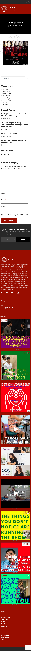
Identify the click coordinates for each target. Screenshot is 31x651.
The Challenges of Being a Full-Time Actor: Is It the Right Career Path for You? (14, 125)
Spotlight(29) (6, 104)
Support (4, 626)
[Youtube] (8, 154)
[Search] (27, 78)
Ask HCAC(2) (6, 91)
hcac (16, 649)
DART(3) (5, 97)
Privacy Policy (22, 649)
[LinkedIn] (12, 154)
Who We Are (5, 615)
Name (3, 193)
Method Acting (6, 617)
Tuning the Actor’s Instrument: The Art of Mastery (13, 115)
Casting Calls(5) (7, 93)
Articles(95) (6, 89)
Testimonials (5, 624)
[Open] (15, 333)
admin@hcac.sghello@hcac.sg (8, 308)
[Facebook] (1, 154)
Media (3, 621)
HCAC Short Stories (9, 133)
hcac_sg (15, 320)
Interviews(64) (6, 100)
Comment (5, 172)
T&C (2, 639)
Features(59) (6, 99)
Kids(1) (4, 102)
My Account (5, 635)
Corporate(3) (6, 95)
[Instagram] (5, 154)
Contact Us (5, 637)
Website (3, 206)
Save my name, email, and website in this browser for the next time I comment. (14, 215)
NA (4, 301)
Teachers (4, 619)
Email (3, 200)
